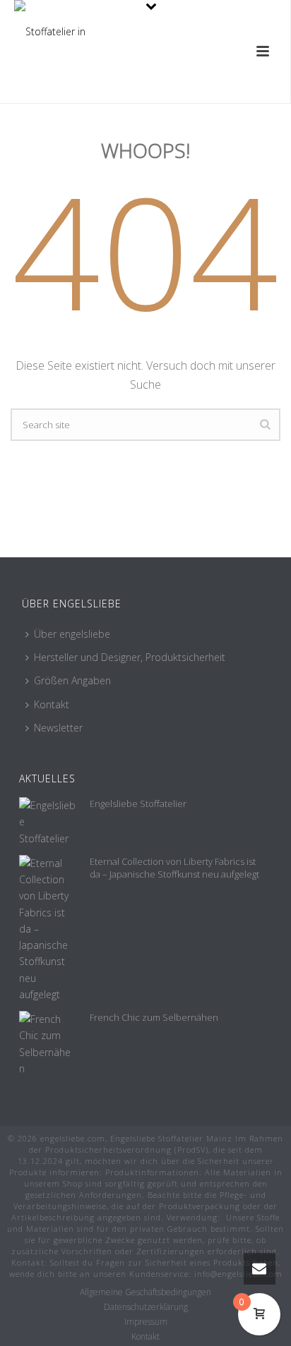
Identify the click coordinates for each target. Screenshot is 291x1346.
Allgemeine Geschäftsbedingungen (145, 1292)
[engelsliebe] (50, 31)
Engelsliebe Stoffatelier (138, 803)
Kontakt (51, 704)
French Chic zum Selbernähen (154, 1017)
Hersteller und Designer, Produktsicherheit (129, 657)
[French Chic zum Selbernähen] (47, 1044)
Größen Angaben (72, 680)
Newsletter (58, 727)
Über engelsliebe (72, 634)
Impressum (145, 1322)
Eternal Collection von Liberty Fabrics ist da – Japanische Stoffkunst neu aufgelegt (174, 867)
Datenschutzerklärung (146, 1307)
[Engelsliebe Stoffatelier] (47, 822)
